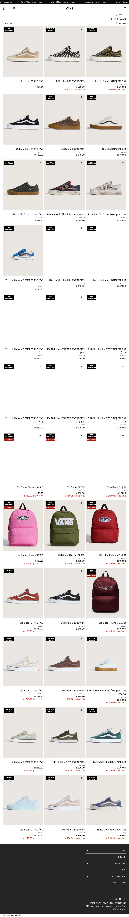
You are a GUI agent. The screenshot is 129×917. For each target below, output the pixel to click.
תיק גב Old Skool (76, 487)
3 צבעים (82, 558)
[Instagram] (116, 899)
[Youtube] (120, 899)
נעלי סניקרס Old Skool (31, 81)
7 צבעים (123, 697)
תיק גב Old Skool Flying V (112, 622)
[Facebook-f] (124, 899)
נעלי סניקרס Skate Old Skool (27, 214)
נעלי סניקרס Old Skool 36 (29, 149)
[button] (123, 50)
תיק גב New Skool (116, 487)
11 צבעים (123, 283)
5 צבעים (82, 694)
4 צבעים (82, 490)
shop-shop (14, 915)
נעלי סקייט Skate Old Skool (111, 829)
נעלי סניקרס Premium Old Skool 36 (107, 214)
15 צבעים (123, 356)
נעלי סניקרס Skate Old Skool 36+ (108, 280)
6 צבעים (40, 626)
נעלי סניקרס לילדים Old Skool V (26, 762)
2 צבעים (123, 84)
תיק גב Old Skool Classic (30, 487)
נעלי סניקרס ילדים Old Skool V (68, 762)
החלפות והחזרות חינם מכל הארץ (96, 2)
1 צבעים (40, 152)
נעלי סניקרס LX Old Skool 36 (110, 81)
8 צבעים (40, 490)
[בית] (117, 15)
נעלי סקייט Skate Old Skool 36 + (108, 762)
